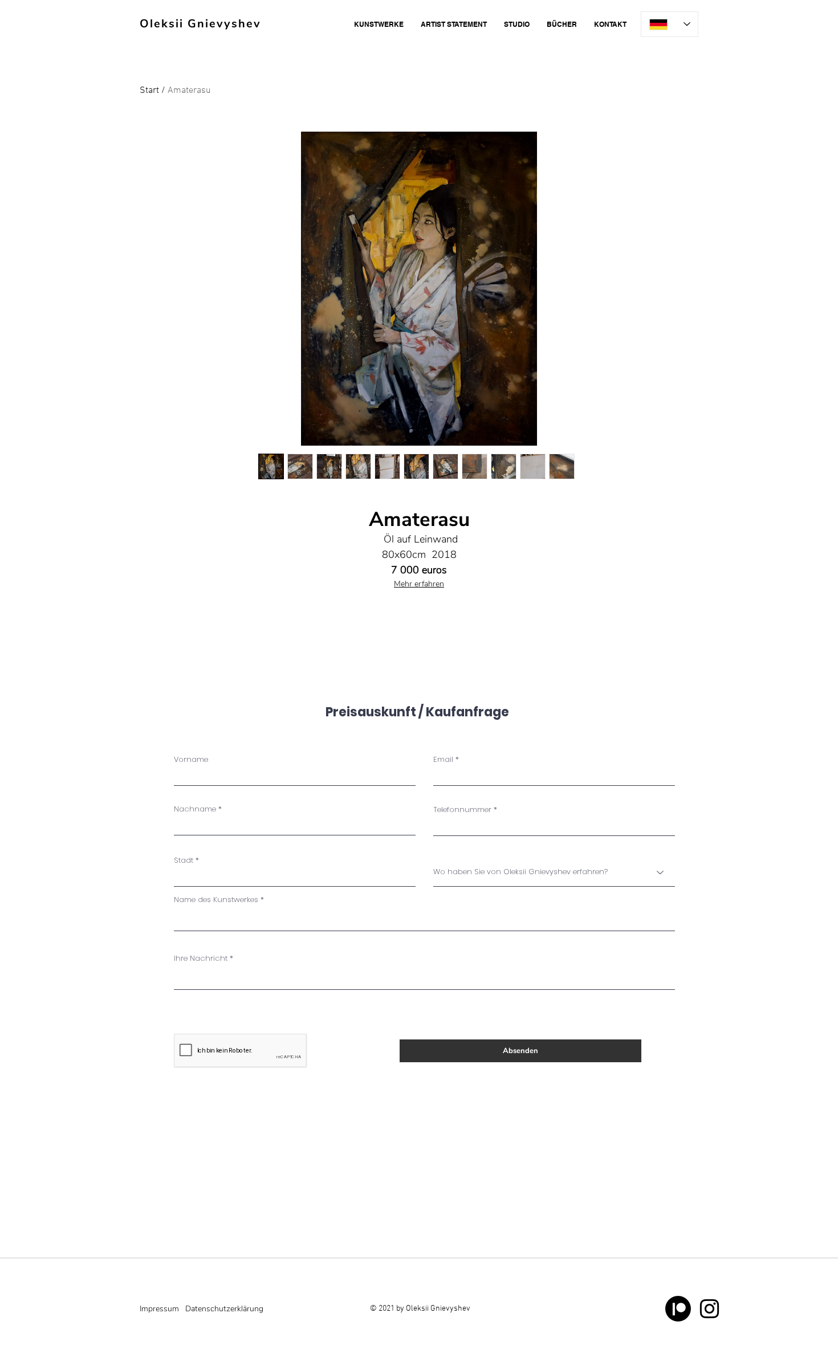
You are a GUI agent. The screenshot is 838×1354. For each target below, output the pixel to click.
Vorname (191, 759)
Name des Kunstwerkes (216, 899)
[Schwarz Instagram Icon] (709, 1309)
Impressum (159, 1308)
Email (443, 759)
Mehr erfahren (419, 583)
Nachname (195, 809)
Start (149, 90)
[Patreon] (678, 1309)
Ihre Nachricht (200, 958)
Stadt (183, 860)
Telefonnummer (462, 809)
